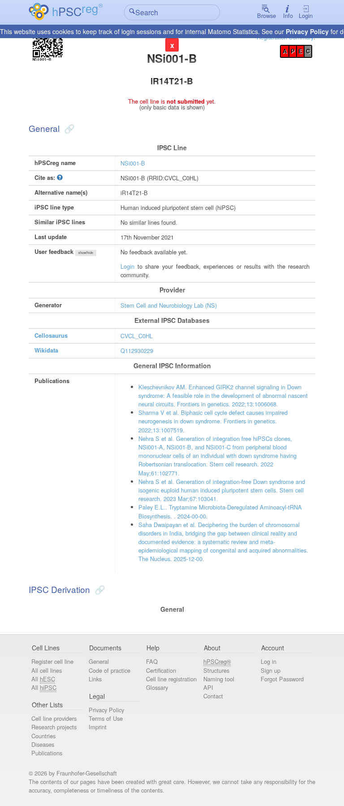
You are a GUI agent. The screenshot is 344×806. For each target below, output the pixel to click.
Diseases (42, 744)
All (43, 679)
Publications (46, 753)
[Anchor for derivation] (98, 589)
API (208, 687)
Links (95, 679)
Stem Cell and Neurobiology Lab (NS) (168, 305)
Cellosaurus (51, 335)
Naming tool (218, 679)
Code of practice (109, 670)
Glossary (157, 687)
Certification (161, 670)
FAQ (152, 661)
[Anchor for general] (68, 128)
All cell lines (46, 670)
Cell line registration (171, 679)
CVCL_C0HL (136, 335)
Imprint (98, 727)
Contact (213, 696)
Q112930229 (136, 350)
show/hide (85, 252)
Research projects (54, 727)
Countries (43, 736)
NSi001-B (132, 163)
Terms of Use (106, 718)
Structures (216, 670)
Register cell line (52, 661)
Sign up (270, 670)
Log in (268, 661)
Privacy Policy (307, 31)
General (99, 661)
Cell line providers (54, 718)
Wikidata (46, 350)
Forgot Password (282, 679)
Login (306, 15)
